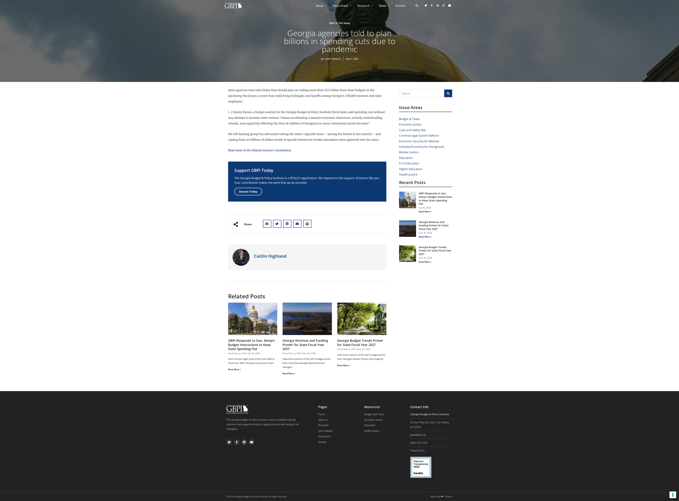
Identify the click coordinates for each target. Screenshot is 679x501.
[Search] (448, 93)
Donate (400, 6)
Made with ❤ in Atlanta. (442, 496)
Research (363, 6)
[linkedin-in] (439, 5)
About (320, 6)
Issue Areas (340, 6)
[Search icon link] (417, 5)
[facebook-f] (433, 5)
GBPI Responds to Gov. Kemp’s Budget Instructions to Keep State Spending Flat (251, 344)
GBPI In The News (339, 23)
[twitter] (427, 5)
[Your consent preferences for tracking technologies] (672, 494)
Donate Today (248, 191)
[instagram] (445, 5)
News (382, 6)
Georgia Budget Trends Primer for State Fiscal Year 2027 (360, 342)
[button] (267, 224)
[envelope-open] (450, 5)
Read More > (234, 369)
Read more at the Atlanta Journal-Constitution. (260, 150)
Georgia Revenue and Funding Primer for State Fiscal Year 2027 (305, 344)
